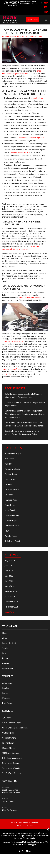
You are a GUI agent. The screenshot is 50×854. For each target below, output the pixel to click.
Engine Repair (8, 743)
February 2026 (11, 591)
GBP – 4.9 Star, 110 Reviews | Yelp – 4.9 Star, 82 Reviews (10, 3)
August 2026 (10, 560)
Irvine (5, 369)
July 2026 (8, 565)
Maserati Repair (36, 36)
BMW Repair (10, 479)
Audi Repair (9, 459)
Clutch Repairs (8, 733)
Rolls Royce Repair (12, 541)
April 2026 (9, 581)
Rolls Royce (7, 703)
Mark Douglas (10, 36)
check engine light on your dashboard (22, 72)
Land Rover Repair (12, 515)
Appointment (32, 19)
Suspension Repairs (10, 763)
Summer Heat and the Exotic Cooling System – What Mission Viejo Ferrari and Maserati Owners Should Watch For (25, 414)
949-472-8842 (45, 7)
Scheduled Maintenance (12, 758)
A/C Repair (6, 718)
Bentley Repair (11, 474)
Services (5, 648)
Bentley (5, 688)
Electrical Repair (9, 748)
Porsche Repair (11, 536)
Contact (5, 663)
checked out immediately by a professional (20, 247)
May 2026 (9, 576)
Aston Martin (7, 683)
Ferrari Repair (10, 505)
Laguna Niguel (16, 369)
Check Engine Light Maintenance (16, 728)
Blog (4, 653)
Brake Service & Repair (11, 723)
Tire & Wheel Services (11, 773)
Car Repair (9, 495)
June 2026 (9, 571)
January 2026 (10, 596)
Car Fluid (8, 484)
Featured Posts (11, 500)
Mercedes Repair (12, 525)
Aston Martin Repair (13, 453)
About (4, 638)
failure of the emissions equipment (31, 137)
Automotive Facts (12, 469)
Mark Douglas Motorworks (30, 297)
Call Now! (26, 851)
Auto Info (9, 464)
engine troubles (36, 98)
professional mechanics (13, 341)
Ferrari (5, 693)
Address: (5, 787)
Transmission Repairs (11, 768)
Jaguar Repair (10, 510)
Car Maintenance (12, 489)
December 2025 (11, 601)
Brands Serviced (9, 643)
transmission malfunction (20, 153)
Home (5, 633)
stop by (8, 374)
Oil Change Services (10, 753)
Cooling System (9, 738)
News (7, 531)
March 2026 (10, 586)
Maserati (6, 698)
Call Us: (5, 799)
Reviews (5, 658)
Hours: (4, 807)
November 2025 (11, 607)
